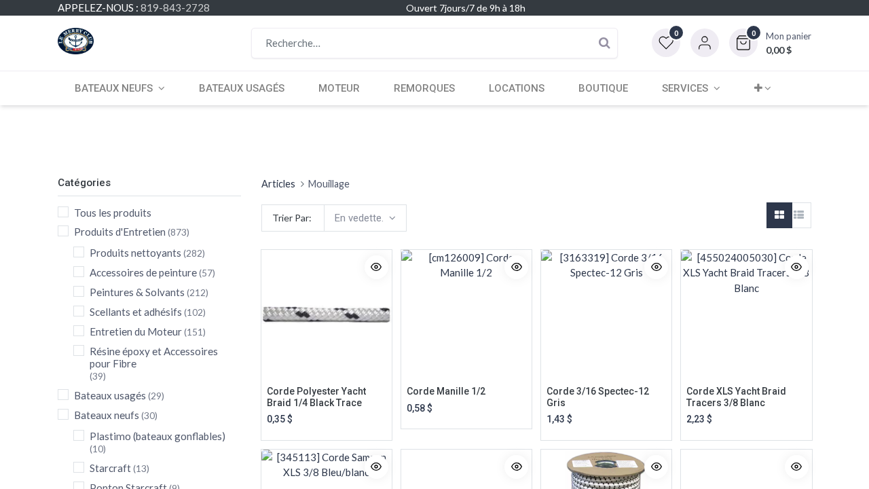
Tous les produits (112, 212)
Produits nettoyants (135, 253)
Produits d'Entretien (120, 231)
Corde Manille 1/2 (446, 391)
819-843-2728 (175, 7)
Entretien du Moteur (136, 331)
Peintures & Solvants (137, 292)
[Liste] (798, 215)
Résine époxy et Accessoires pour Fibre (154, 357)
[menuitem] (241, 88)
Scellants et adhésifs (136, 312)
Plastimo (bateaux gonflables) (157, 436)
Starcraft (110, 468)
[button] (770, 43)
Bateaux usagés (110, 395)
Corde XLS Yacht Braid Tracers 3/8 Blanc (736, 397)
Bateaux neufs (106, 415)
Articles (278, 183)
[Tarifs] (779, 215)
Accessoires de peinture (143, 272)
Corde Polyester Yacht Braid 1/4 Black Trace (316, 397)
